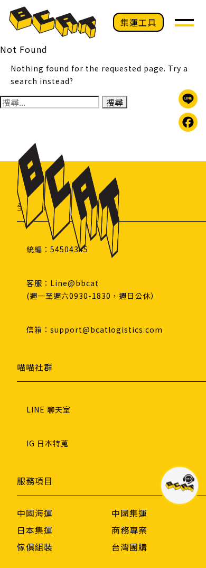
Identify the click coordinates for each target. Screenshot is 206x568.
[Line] (188, 99)
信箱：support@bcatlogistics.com (94, 329)
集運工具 (138, 22)
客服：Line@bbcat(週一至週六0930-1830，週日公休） (92, 289)
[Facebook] (188, 122)
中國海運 (35, 513)
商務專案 (129, 530)
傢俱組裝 (35, 546)
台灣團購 (129, 546)
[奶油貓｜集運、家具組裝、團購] (52, 22)
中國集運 (129, 513)
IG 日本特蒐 (47, 443)
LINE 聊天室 (48, 409)
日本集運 (35, 530)
